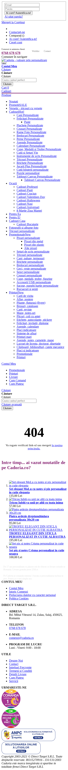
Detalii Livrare (17, 674)
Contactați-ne (17, 32)
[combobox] (19, 80)
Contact (47, 51)
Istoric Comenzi (18, 591)
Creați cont (15, 42)
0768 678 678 (11, 53)
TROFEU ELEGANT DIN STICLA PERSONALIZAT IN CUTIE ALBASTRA (37, 535)
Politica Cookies (19, 598)
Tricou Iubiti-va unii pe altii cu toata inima (36, 502)
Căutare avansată (12, 404)
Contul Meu (9, 363)
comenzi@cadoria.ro (21, 637)
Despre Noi (16, 660)
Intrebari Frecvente (20, 667)
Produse (6, 95)
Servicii (13, 681)
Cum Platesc (16, 677)
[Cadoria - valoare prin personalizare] (24, 60)
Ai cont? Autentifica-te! (23, 39)
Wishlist (35, 51)
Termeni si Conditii (20, 670)
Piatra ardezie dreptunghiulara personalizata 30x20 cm (29, 518)
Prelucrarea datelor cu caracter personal (32, 595)
